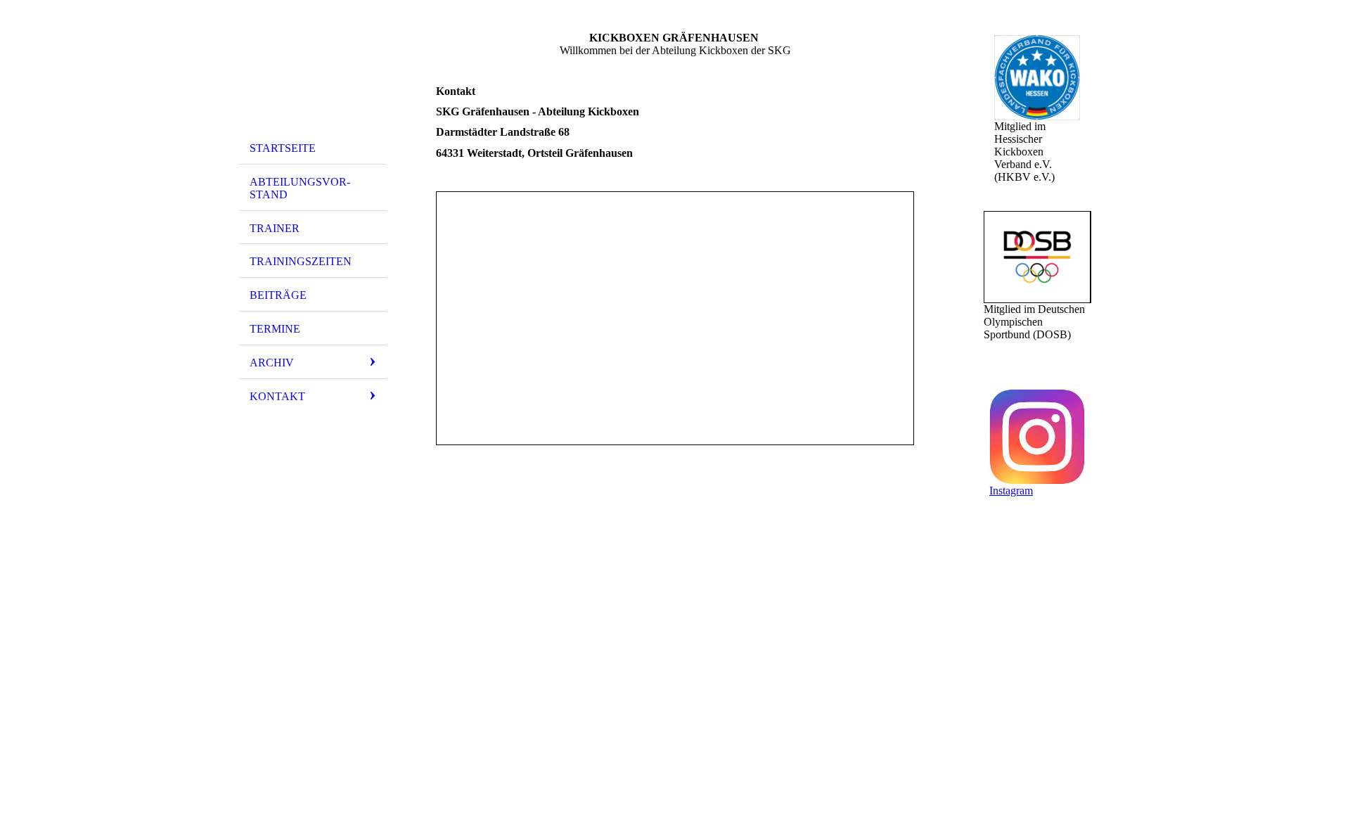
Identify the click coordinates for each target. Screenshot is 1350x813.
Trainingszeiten (301, 261)
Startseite (283, 148)
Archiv (272, 363)
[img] (313, 72)
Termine (275, 329)
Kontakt (277, 396)
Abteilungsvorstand (300, 188)
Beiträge (278, 295)
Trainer (275, 228)
